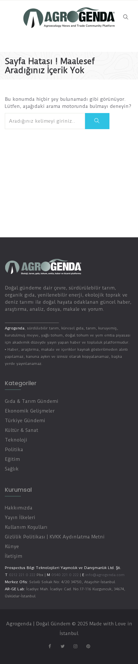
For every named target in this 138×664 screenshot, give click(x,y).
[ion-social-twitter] (62, 646)
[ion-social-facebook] (50, 646)
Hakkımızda (18, 508)
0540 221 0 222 (64, 575)
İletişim (13, 556)
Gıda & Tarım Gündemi (31, 401)
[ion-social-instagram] (75, 646)
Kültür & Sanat (21, 430)
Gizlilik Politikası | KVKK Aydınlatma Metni (55, 537)
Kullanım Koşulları (26, 527)
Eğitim (12, 459)
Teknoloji (16, 440)
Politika (14, 449)
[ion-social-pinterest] (88, 646)
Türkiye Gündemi (25, 420)
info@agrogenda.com (105, 575)
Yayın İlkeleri (20, 517)
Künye (12, 546)
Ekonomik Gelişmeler (30, 411)
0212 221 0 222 (22, 575)
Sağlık (12, 469)
